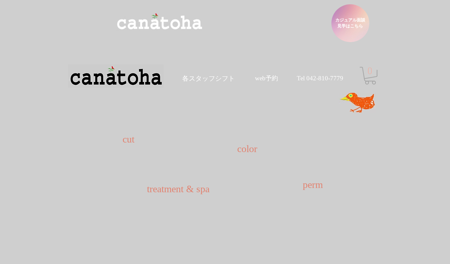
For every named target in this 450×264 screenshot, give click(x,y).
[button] (208, 78)
